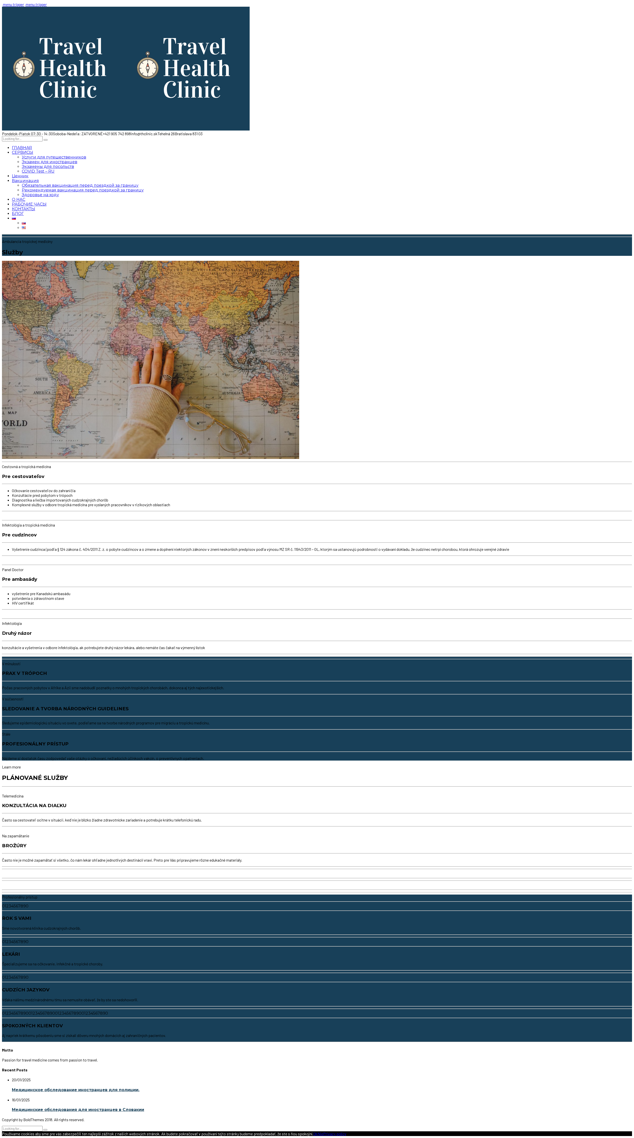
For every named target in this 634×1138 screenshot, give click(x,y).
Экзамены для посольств (48, 166)
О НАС (18, 199)
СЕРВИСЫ (22, 152)
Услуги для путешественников (54, 157)
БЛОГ (18, 213)
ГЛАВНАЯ (22, 147)
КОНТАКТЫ (23, 209)
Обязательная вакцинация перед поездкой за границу (80, 185)
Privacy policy (334, 1133)
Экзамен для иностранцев (49, 161)
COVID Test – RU (38, 171)
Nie (320, 1133)
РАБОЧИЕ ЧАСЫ (29, 204)
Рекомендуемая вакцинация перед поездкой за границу (83, 190)
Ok (315, 1133)
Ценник (20, 176)
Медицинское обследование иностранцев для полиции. (75, 1089)
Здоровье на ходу (40, 194)
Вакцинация (25, 180)
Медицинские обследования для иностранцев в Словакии (78, 1109)
